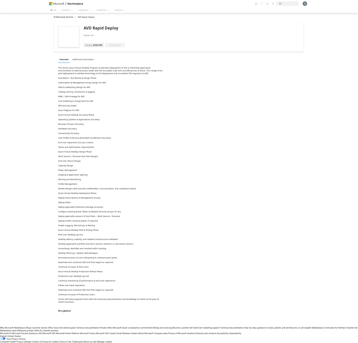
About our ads (89, 341)
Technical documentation (87, 327)
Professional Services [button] (63, 17)
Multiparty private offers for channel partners (37, 330)
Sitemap (27, 341)
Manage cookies (104, 341)
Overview (64, 59)
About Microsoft (145, 333)
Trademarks (77, 341)
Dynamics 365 (35, 333)
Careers (134, 333)
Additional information (83, 59)
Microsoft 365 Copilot (106, 333)
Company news (161, 333)
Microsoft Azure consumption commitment (133, 327)
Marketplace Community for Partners (329, 327)
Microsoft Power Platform (67, 333)
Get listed (193, 327)
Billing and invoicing (162, 327)
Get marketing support (209, 327)
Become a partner (180, 327)
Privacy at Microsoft (177, 333)
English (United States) (10, 336)
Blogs (28, 327)
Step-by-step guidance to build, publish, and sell (266, 327)
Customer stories (39, 327)
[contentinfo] (76, 17)
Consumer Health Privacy (11, 341)
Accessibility (222, 333)
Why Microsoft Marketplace (12, 327)
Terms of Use (65, 341)
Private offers (106, 327)
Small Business (123, 333)
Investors (191, 333)
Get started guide (67, 327)
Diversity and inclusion (206, 333)
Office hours (53, 327)
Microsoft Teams (87, 333)
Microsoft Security (20, 333)
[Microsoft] (56, 3)
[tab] (64, 59)
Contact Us (37, 341)
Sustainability (235, 333)
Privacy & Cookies (50, 341)
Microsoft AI (5, 333)
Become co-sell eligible (300, 327)
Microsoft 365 (49, 333)
